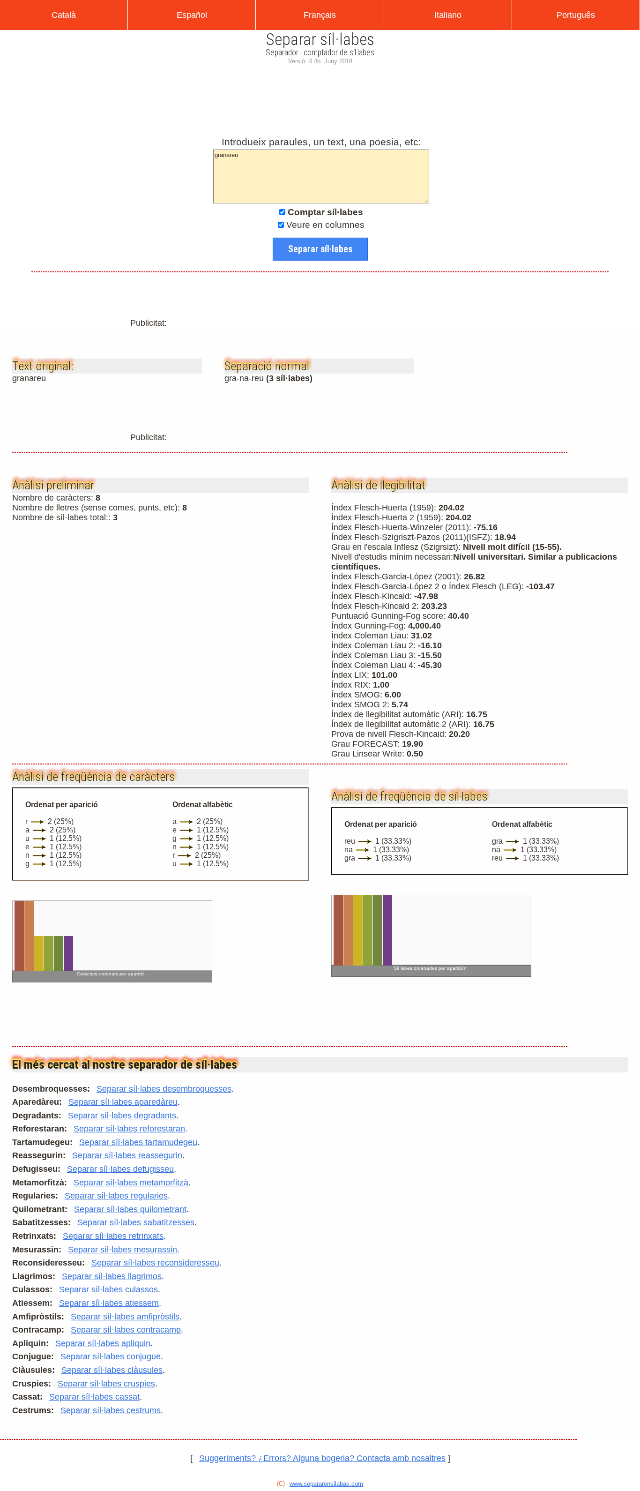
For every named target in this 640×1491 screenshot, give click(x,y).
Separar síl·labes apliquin (102, 1343)
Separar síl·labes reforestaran (129, 1128)
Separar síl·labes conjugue (110, 1356)
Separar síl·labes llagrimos (112, 1276)
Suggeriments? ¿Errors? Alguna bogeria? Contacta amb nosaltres (322, 1458)
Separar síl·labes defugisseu (120, 1169)
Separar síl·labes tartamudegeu (138, 1142)
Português (576, 15)
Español (192, 15)
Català (64, 15)
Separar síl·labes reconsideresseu (155, 1262)
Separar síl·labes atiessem (109, 1303)
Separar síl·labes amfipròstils (125, 1316)
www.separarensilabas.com (326, 1483)
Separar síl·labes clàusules (112, 1370)
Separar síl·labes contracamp (126, 1329)
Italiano (447, 15)
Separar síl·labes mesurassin (122, 1249)
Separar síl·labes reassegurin (127, 1155)
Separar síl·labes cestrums (110, 1410)
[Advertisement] (320, 98)
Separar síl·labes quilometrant (130, 1209)
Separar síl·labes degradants (122, 1115)
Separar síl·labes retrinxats (113, 1236)
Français (320, 15)
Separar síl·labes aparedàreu (123, 1102)
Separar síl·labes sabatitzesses (135, 1222)
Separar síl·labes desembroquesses (164, 1089)
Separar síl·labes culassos (108, 1289)
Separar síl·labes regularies (116, 1195)
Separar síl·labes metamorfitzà (131, 1182)
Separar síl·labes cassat (94, 1396)
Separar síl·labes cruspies (106, 1383)
